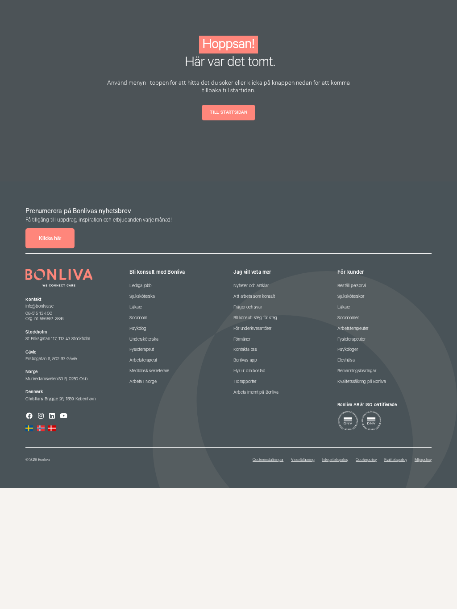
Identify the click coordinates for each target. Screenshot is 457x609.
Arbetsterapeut (143, 360)
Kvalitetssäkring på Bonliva (361, 381)
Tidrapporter (244, 381)
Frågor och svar (247, 307)
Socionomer (347, 318)
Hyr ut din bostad (249, 371)
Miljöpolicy (423, 460)
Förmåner (241, 339)
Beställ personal (351, 285)
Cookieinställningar (268, 460)
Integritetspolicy (335, 460)
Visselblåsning (302, 460)
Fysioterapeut (141, 349)
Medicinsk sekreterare (149, 371)
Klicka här (50, 238)
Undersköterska (143, 339)
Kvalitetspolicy (395, 460)
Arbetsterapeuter (352, 328)
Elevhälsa (345, 360)
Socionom (138, 318)
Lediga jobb (140, 285)
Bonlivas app (245, 360)
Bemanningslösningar (356, 371)
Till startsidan (228, 112)
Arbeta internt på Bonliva (255, 392)
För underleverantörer (252, 328)
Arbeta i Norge (142, 381)
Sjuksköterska (141, 296)
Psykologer (347, 349)
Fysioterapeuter (351, 339)
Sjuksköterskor (350, 296)
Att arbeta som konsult (254, 296)
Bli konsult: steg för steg (255, 318)
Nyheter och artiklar (250, 285)
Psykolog (137, 328)
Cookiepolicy (366, 460)
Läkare (135, 307)
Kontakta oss (245, 349)
